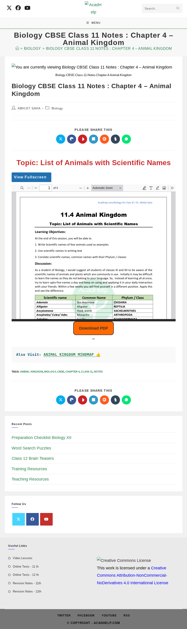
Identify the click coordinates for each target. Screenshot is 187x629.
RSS (127, 615)
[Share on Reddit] (104, 139)
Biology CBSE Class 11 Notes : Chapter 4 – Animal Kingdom (109, 48)
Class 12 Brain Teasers (33, 458)
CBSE (60, 371)
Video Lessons (22, 558)
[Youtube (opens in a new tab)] (27, 8)
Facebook (86, 615)
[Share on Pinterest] (82, 139)
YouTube (109, 615)
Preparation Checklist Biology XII (41, 437)
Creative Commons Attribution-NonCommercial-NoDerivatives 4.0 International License (132, 575)
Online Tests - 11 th (26, 566)
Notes (98, 371)
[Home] (17, 48)
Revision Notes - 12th (27, 591)
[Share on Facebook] (71, 139)
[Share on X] (60, 139)
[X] (18, 519)
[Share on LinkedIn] (93, 139)
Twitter (64, 615)
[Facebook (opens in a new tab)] (18, 8)
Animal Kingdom (31, 371)
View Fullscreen (30, 177)
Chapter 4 (72, 371)
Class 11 (87, 371)
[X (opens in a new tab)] (9, 8)
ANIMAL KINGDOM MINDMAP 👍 (72, 354)
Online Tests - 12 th (26, 574)
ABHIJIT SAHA (29, 108)
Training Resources (29, 469)
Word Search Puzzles (31, 448)
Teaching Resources (30, 479)
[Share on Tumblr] (115, 139)
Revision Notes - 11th (27, 583)
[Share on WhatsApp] (126, 139)
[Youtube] (46, 519)
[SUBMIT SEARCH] (178, 8)
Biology (57, 108)
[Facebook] (32, 519)
